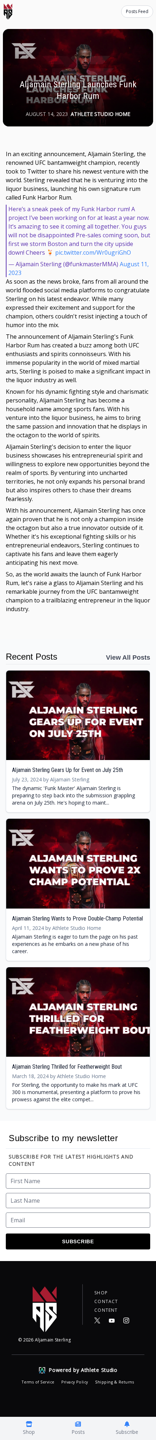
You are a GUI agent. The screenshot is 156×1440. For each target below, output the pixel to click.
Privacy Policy (75, 1382)
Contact (106, 1302)
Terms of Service (39, 1382)
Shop (101, 1293)
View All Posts (128, 657)
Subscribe (78, 1241)
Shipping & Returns (114, 1382)
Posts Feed (137, 11)
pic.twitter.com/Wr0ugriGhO (93, 252)
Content (106, 1310)
